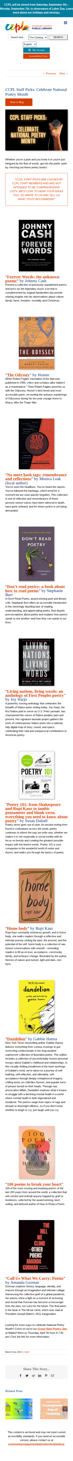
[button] (8, 1409)
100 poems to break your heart (34, 1184)
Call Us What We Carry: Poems (35, 1278)
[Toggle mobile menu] (66, 23)
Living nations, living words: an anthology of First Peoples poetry (34, 693)
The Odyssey (18, 375)
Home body (17, 928)
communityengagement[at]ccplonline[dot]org (36, 1444)
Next (62, 73)
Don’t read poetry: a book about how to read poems (35, 588)
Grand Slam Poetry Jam (52, 1328)
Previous (51, 73)
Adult (26, 1352)
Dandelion (16, 1039)
